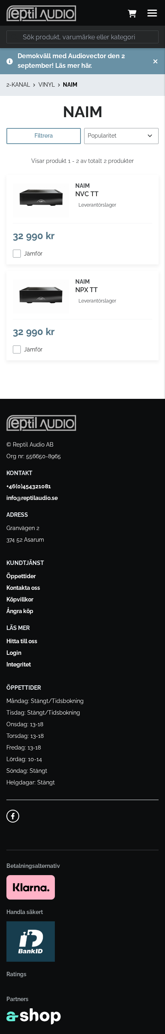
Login (13, 653)
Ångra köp (19, 611)
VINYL (46, 84)
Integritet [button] (18, 664)
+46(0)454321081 (28, 486)
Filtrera (43, 135)
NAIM (70, 84)
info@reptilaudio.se (32, 498)
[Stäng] (155, 61)
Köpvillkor (19, 599)
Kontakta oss (23, 588)
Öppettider (21, 576)
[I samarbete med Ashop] (33, 1016)
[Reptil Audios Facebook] (12, 816)
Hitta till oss (21, 641)
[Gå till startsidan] (41, 13)
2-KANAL (18, 84)
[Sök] (14, 36)
